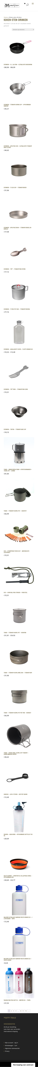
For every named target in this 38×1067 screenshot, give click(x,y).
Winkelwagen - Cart (11, 1045)
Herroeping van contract (23, 1065)
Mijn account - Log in (11, 1043)
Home (6, 17)
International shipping (11, 1031)
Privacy (7, 1051)
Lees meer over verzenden (12, 1029)
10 (26, 1011)
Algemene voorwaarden (12, 1048)
